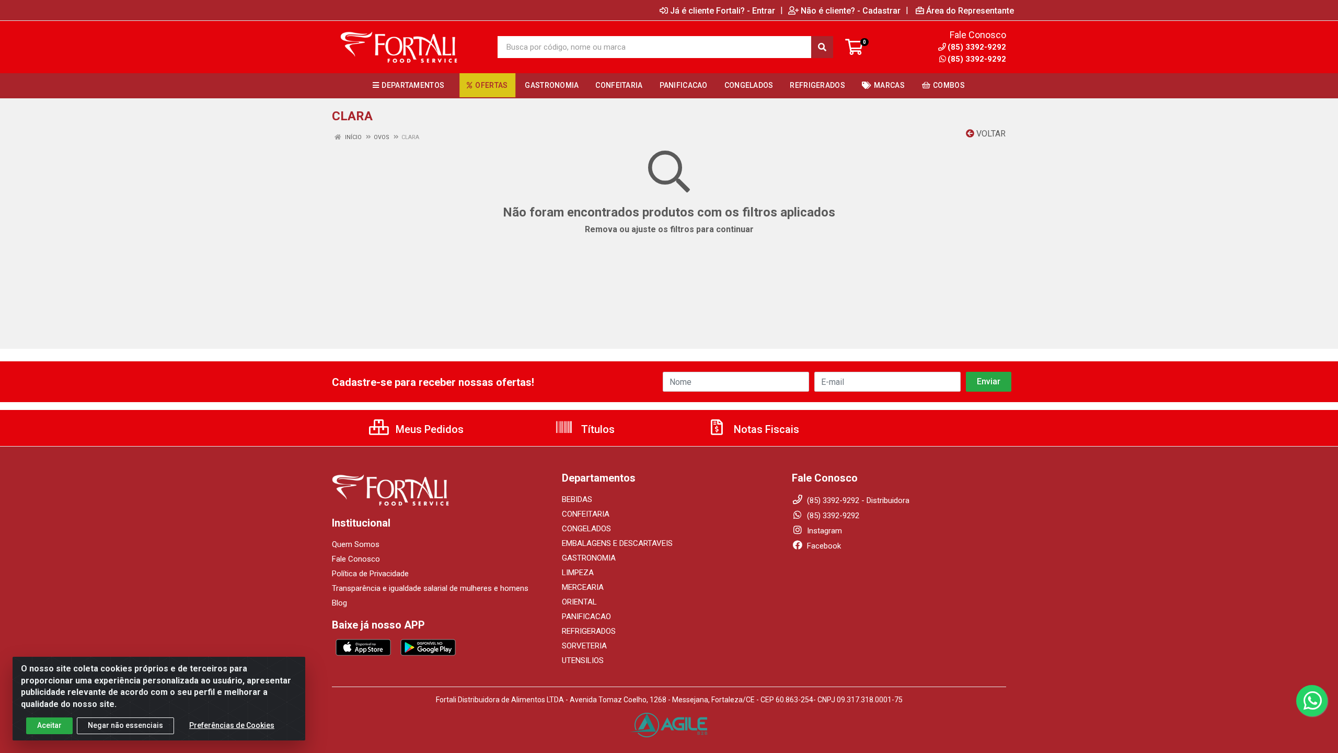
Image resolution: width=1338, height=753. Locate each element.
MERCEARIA (583, 587)
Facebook (823, 546)
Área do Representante (970, 10)
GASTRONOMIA (589, 558)
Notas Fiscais (765, 429)
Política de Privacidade (370, 573)
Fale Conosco (356, 559)
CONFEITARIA (585, 514)
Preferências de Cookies (231, 725)
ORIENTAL (579, 602)
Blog (339, 603)
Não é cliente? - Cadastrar (851, 10)
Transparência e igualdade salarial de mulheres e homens (430, 588)
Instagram (823, 530)
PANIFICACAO (586, 616)
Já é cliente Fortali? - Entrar (722, 10)
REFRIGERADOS (589, 631)
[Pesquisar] (822, 47)
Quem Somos (355, 544)
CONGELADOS (586, 528)
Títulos (597, 429)
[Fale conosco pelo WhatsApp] (1312, 700)
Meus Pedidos (428, 429)
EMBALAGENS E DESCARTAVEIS (617, 543)
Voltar (990, 134)
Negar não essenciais (125, 725)
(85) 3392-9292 (977, 59)
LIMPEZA (578, 572)
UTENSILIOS (583, 660)
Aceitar (49, 725)
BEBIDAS (577, 499)
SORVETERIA (584, 646)
